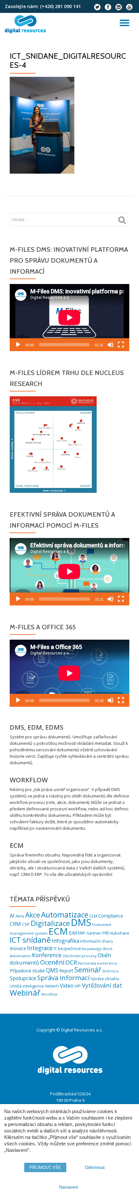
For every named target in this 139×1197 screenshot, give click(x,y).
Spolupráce (23, 978)
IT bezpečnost (67, 948)
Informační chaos (96, 941)
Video (67, 985)
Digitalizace (50, 923)
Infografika (65, 940)
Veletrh (52, 986)
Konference (46, 955)
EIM (73, 933)
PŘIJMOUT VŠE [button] (45, 1167)
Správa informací (63, 977)
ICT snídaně (30, 940)
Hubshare (119, 933)
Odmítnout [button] (95, 1167)
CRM (15, 924)
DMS (81, 922)
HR (105, 933)
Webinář (25, 992)
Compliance (110, 916)
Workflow (49, 994)
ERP (81, 933)
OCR (71, 962)
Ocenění (52, 962)
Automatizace (64, 915)
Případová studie (27, 971)
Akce (32, 914)
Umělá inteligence (27, 986)
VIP (78, 986)
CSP (26, 924)
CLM (93, 916)
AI (12, 915)
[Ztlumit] (110, 344)
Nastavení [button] (68, 1187)
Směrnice (110, 971)
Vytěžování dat (102, 985)
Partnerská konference (97, 963)
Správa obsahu (105, 978)
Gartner (93, 933)
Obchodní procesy (79, 955)
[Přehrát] (18, 344)
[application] (69, 317)
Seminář (87, 969)
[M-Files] (26, 24)
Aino (20, 916)
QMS (52, 970)
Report (66, 971)
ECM (58, 931)
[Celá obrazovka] (121, 344)
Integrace (40, 948)
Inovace (18, 948)
